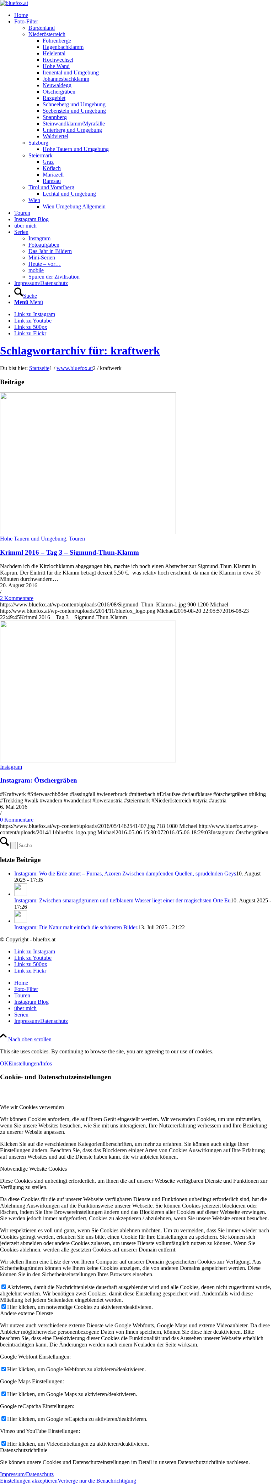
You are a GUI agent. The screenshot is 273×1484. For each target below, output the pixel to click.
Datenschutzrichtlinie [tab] (23, 1450)
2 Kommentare (16, 598)
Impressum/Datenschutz (27, 1474)
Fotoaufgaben (43, 245)
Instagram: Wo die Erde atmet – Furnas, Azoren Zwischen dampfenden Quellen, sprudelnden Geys (125, 873)
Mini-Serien (41, 257)
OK (4, 1063)
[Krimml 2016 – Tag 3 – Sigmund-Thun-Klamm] (88, 532)
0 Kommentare (16, 820)
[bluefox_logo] (14, 3)
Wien (34, 200)
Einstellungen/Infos (30, 1063)
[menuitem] (143, 15)
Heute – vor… (44, 264)
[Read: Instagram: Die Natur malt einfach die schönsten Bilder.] (20, 921)
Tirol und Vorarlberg (51, 187)
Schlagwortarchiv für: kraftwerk (80, 350)
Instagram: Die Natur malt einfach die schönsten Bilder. (76, 927)
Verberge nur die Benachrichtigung (97, 1481)
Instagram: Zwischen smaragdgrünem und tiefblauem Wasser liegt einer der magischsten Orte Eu (122, 900)
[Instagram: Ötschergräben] (88, 760)
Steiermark (40, 155)
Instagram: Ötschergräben (38, 780)
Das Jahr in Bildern (50, 251)
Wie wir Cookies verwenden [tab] (32, 1107)
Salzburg (38, 143)
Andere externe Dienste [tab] (26, 1313)
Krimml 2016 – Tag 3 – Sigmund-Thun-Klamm (69, 552)
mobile (36, 270)
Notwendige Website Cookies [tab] (33, 1169)
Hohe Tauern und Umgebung (33, 539)
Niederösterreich (46, 34)
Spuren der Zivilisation (54, 277)
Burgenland (41, 28)
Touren (77, 539)
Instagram (39, 238)
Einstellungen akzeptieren (29, 1481)
